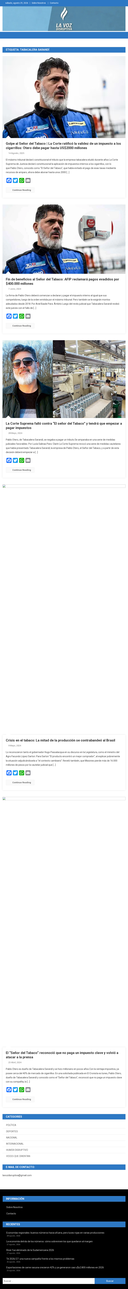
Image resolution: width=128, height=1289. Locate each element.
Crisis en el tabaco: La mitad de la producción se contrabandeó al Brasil (60, 740)
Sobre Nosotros (39, 3)
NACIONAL (11, 1137)
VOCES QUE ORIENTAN (18, 1156)
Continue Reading (21, 190)
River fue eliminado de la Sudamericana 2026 (30, 1250)
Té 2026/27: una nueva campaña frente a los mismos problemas (40, 1258)
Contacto (54, 3)
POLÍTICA (11, 1125)
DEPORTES (12, 1131)
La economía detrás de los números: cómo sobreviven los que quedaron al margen (49, 1241)
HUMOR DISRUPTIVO (17, 1150)
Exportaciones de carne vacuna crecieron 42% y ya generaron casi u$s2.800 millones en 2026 (55, 1267)
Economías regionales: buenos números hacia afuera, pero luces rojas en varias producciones (55, 1232)
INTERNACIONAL (15, 1143)
